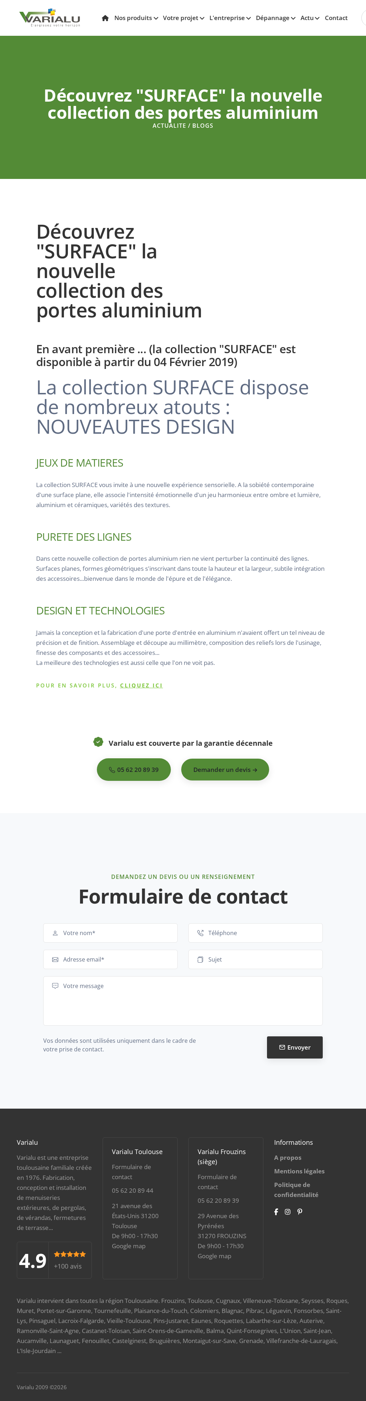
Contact (336, 18)
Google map (128, 1246)
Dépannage (273, 18)
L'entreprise (227, 18)
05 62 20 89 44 (132, 1190)
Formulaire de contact (131, 1172)
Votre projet (180, 18)
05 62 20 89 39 (218, 1200)
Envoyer (299, 1047)
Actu (307, 18)
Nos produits (133, 18)
